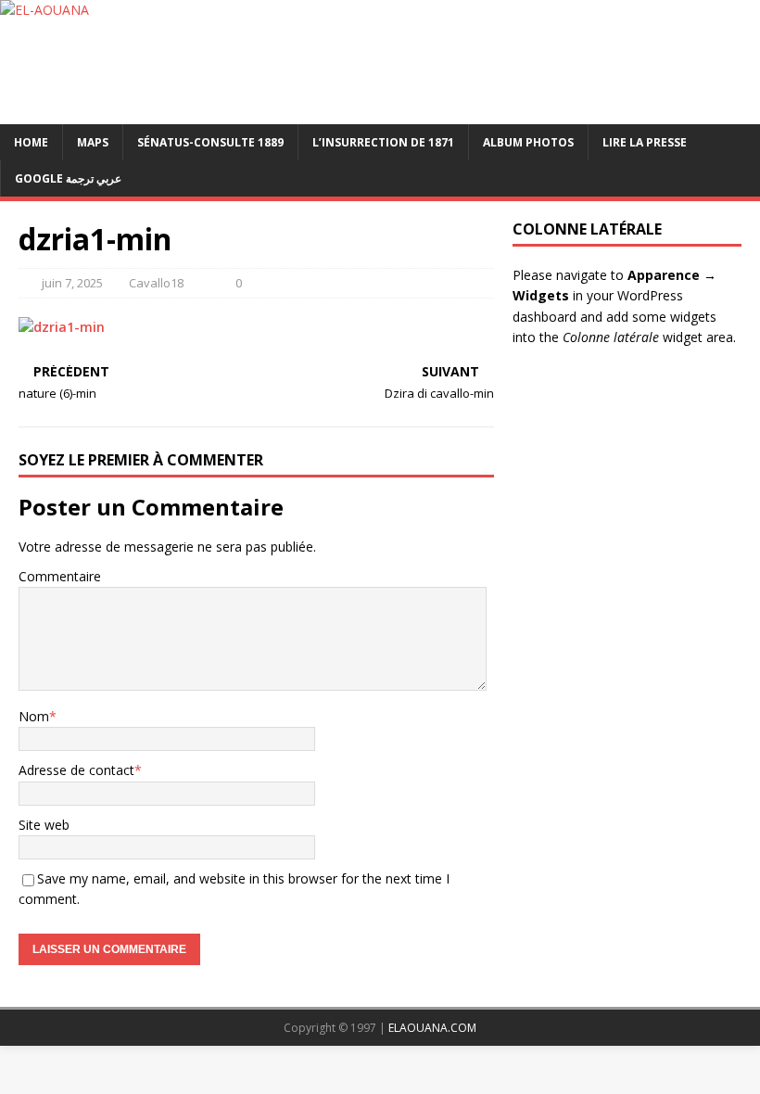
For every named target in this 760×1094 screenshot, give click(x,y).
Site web (44, 824)
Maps (92, 142)
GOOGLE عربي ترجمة (68, 178)
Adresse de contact (76, 770)
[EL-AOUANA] (380, 62)
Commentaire (60, 576)
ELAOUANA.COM (432, 1028)
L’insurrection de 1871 (383, 142)
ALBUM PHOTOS (528, 142)
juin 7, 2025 (72, 282)
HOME (31, 142)
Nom (34, 716)
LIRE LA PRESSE (644, 142)
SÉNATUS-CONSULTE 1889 (210, 142)
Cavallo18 (156, 282)
